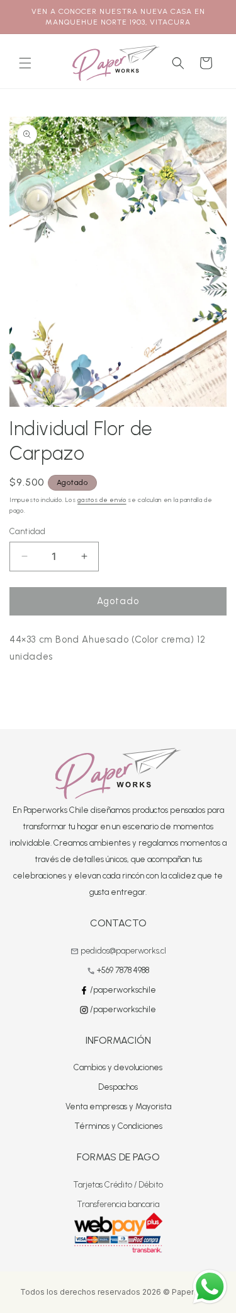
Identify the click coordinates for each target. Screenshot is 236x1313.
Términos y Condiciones (118, 1126)
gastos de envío (101, 500)
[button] (25, 63)
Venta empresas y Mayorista (118, 1106)
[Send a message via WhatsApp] (210, 1287)
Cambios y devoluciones (118, 1067)
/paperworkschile (122, 990)
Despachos (118, 1087)
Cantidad (27, 531)
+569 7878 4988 (123, 970)
